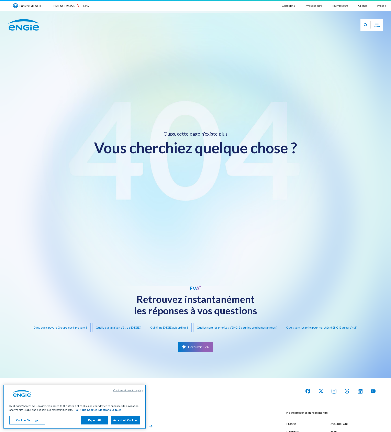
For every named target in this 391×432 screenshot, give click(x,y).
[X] (321, 391)
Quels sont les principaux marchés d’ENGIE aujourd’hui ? (322, 327)
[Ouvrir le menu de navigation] (376, 25)
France (291, 423)
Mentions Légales (109, 410)
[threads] (347, 391)
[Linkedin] (360, 391)
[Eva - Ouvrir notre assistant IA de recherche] (365, 24)
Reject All (94, 420)
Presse (381, 5)
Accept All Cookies (125, 420)
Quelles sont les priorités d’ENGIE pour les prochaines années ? (237, 327)
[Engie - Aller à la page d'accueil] (24, 24)
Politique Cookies (86, 410)
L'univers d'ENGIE (31, 6)
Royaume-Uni (338, 423)
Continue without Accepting (128, 390)
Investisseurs (313, 5)
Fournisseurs (340, 5)
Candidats (288, 5)
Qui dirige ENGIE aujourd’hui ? (169, 327)
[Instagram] (334, 391)
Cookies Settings (27, 420)
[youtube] (373, 391)
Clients (362, 5)
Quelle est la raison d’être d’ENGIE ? (119, 327)
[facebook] (308, 391)
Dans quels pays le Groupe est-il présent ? (60, 327)
